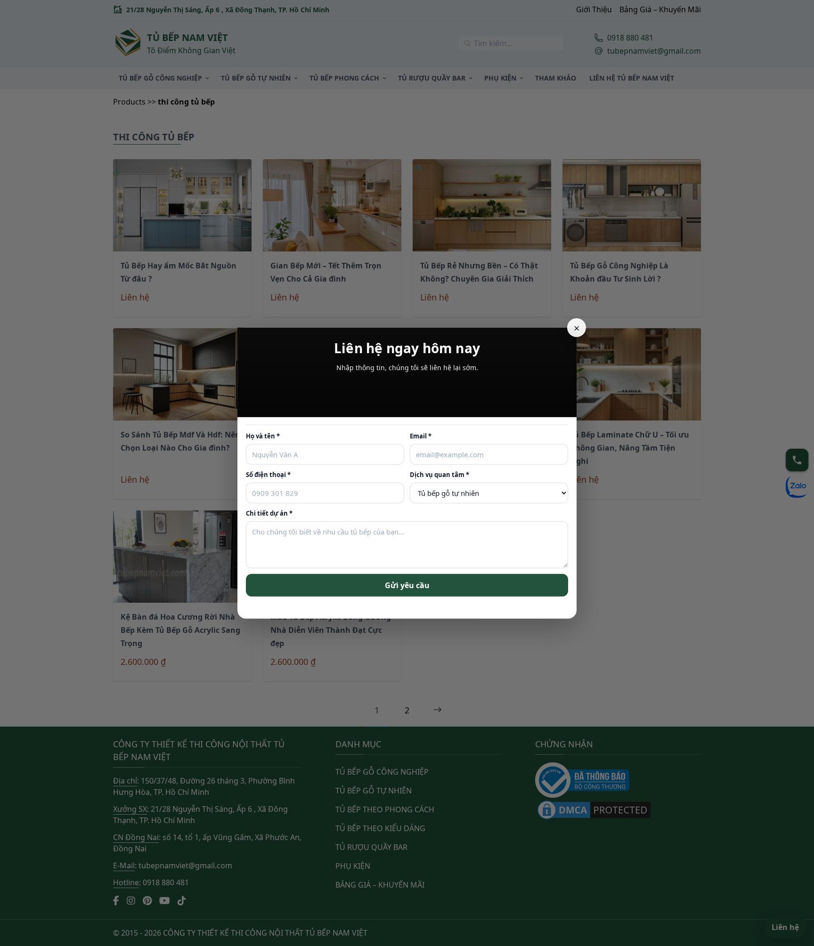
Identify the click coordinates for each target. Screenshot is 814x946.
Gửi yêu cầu (407, 585)
